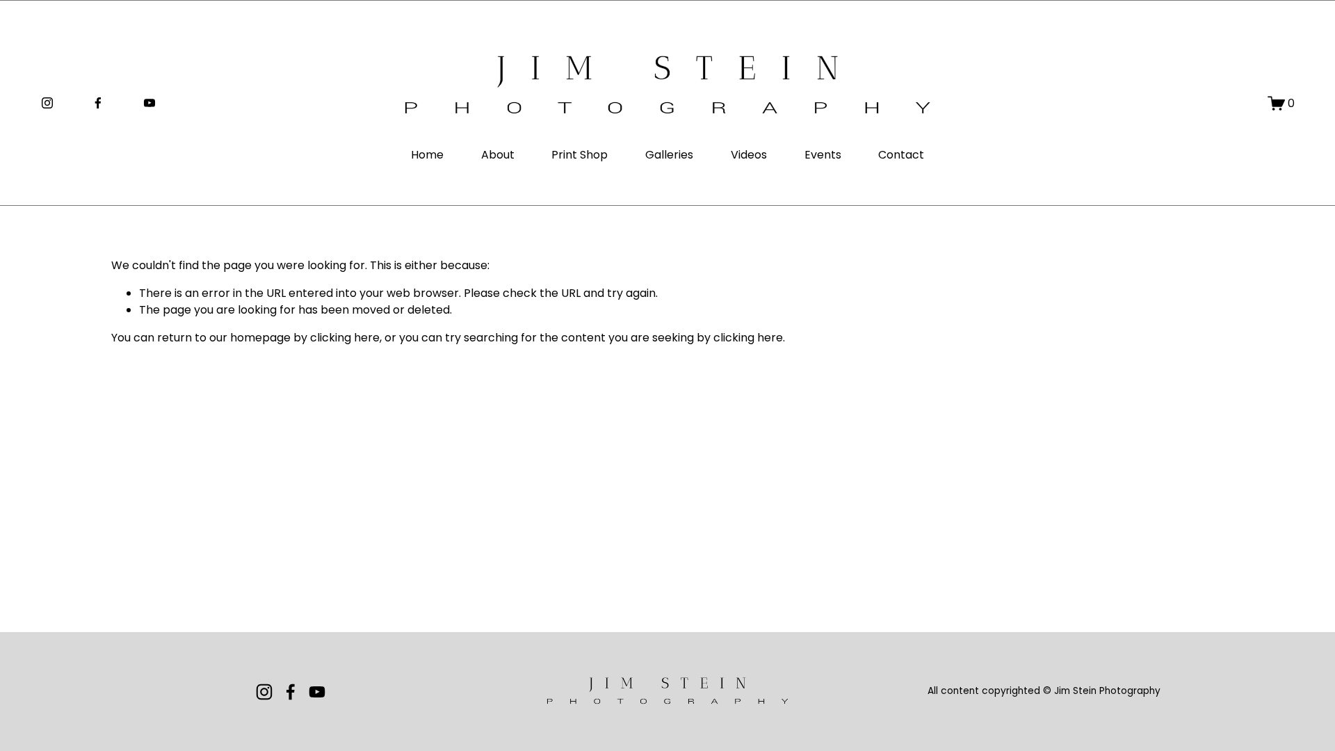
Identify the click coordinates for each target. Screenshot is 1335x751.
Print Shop (579, 155)
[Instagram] (47, 103)
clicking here (345, 338)
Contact (901, 155)
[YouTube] (149, 103)
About (498, 155)
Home (427, 155)
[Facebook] (98, 103)
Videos (749, 155)
